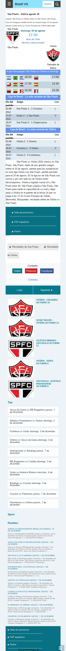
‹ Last (19, 290)
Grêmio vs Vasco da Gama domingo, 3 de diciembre (31, 441)
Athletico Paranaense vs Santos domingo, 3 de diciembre (32, 421)
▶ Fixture (16, 231)
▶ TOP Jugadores (20, 222)
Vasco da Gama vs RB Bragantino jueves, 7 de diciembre (32, 410)
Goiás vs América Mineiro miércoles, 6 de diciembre (31, 473)
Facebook (46, 270)
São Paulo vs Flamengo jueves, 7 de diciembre (31, 555)
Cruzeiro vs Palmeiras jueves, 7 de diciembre (33, 494)
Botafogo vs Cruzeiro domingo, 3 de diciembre (28, 484)
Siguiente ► (46, 290)
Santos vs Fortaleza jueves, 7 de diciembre (30, 580)
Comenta (32, 279)
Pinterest (31, 270)
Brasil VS (21, 4)
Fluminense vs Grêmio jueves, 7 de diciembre (28, 503)
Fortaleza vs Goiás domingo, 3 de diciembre (32, 431)
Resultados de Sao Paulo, (26, 246)
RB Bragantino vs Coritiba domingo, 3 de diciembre (30, 462)
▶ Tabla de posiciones (22, 213)
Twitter (17, 270)
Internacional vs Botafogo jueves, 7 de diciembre (29, 451)
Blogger (43, 649)
